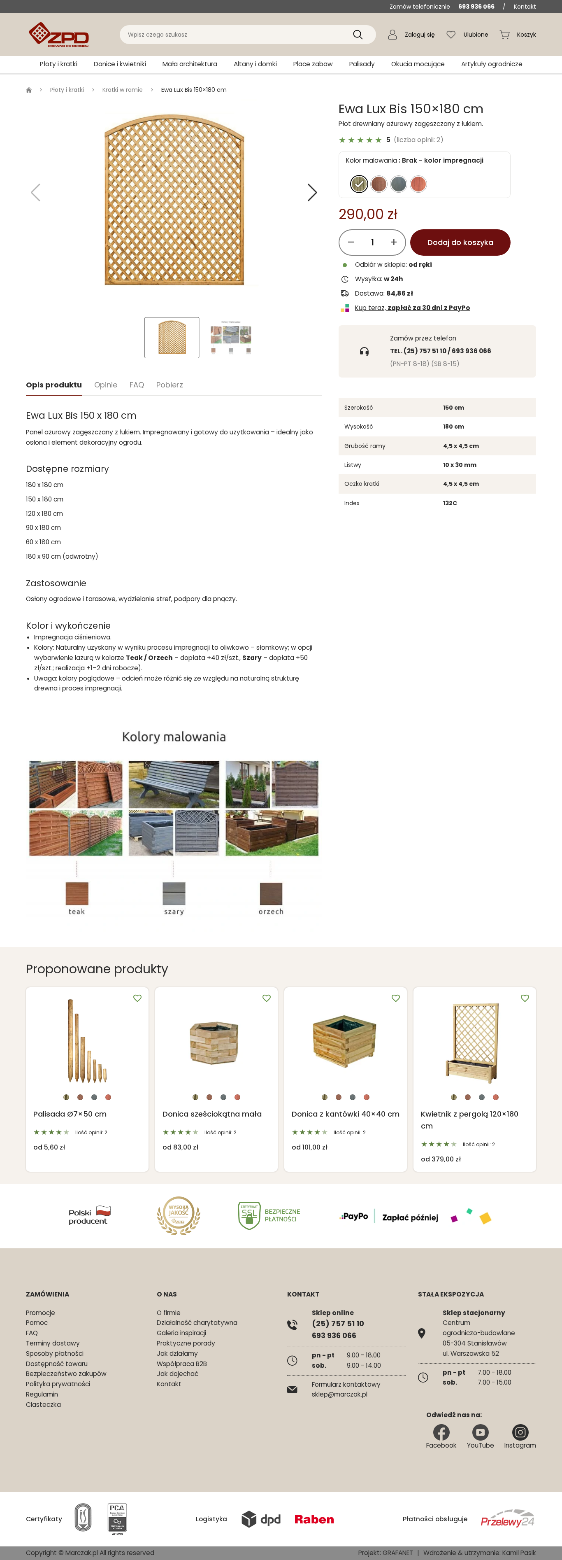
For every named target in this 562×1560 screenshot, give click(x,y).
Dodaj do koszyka (460, 242)
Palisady (362, 64)
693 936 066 (476, 6)
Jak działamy (177, 1353)
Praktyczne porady (186, 1343)
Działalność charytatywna (197, 1322)
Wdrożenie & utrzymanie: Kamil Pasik (479, 1552)
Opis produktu (54, 385)
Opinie (105, 385)
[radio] (359, 184)
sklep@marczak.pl (339, 1394)
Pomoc (37, 1322)
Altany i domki (255, 64)
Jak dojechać (177, 1373)
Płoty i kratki (58, 64)
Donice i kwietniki (120, 64)
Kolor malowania (371, 160)
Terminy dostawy (53, 1343)
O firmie (169, 1312)
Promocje (40, 1312)
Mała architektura (190, 64)
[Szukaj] (358, 34)
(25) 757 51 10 (338, 1323)
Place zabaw (313, 64)
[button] (312, 193)
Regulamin (42, 1394)
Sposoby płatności (55, 1353)
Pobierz (169, 385)
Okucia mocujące (418, 64)
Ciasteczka (43, 1404)
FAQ (137, 385)
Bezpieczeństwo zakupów (66, 1373)
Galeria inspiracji (181, 1333)
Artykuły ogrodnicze (492, 64)
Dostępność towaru (57, 1363)
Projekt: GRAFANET (385, 1552)
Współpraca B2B (182, 1363)
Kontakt (525, 6)
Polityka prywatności (58, 1384)
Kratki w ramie (122, 90)
